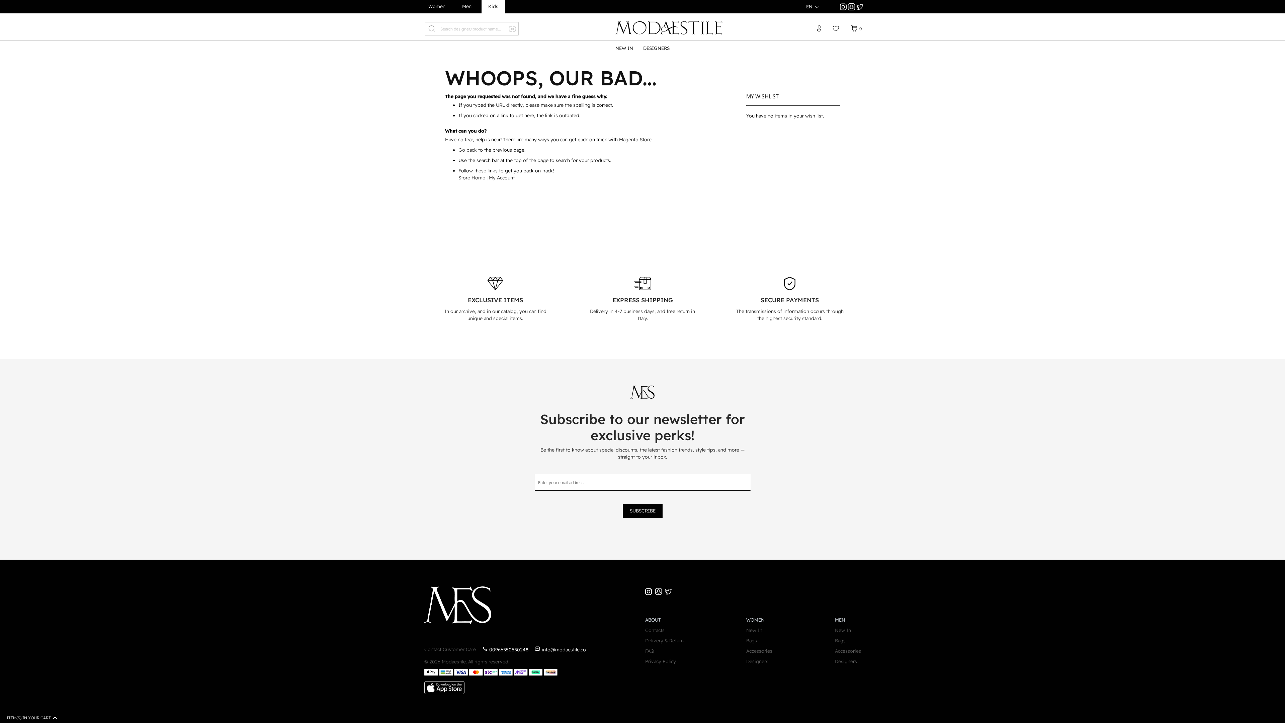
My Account (502, 178)
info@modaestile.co (564, 650)
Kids (493, 6)
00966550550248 (508, 650)
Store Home (471, 178)
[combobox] (472, 28)
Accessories (759, 651)
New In (754, 630)
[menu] (642, 48)
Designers (757, 661)
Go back (467, 150)
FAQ (649, 651)
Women (436, 6)
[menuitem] (624, 48)
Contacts (655, 630)
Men (467, 6)
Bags (751, 641)
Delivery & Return (664, 641)
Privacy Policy (660, 661)
